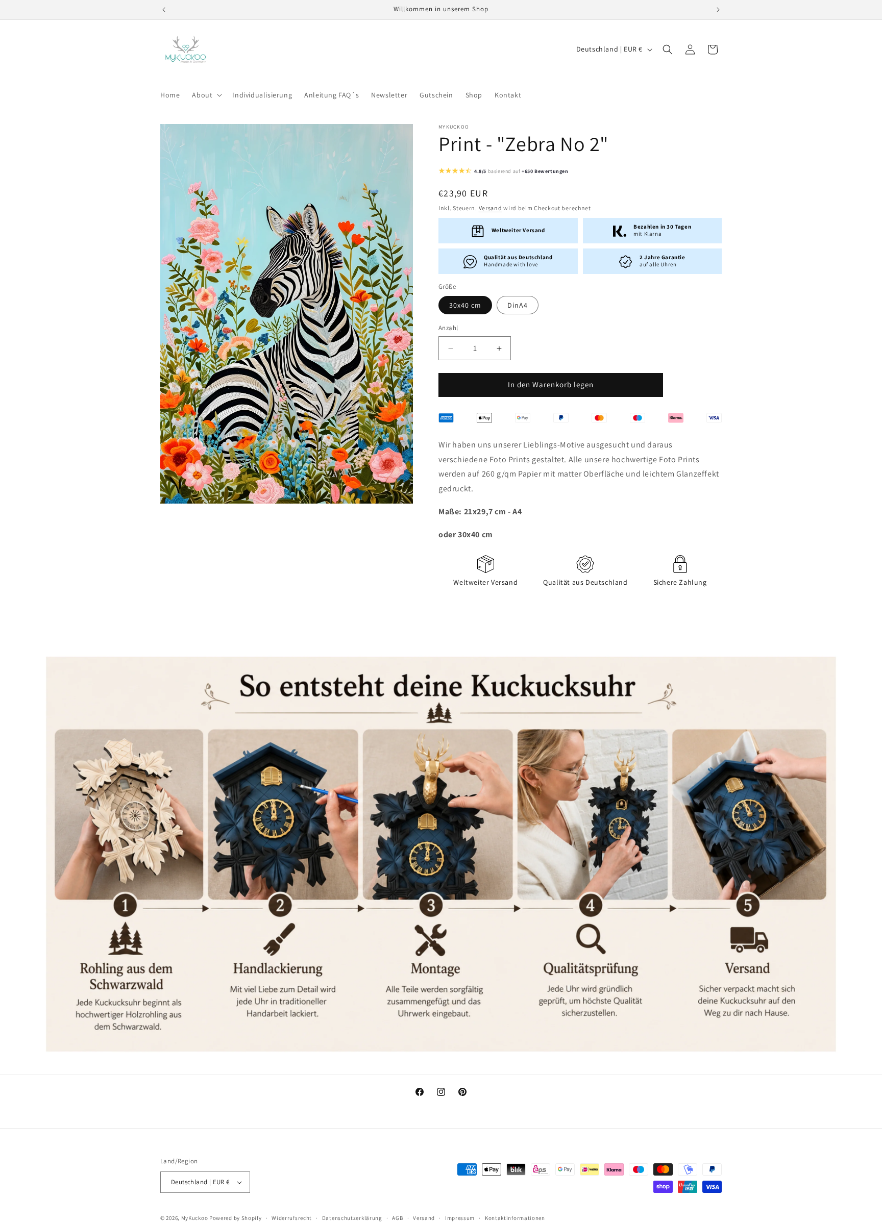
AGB (397, 1217)
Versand (490, 208)
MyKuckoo (195, 1217)
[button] (206, 95)
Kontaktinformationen (515, 1217)
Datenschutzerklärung (352, 1217)
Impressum (460, 1217)
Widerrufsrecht (292, 1217)
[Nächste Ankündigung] (718, 9)
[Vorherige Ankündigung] (164, 9)
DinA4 (517, 305)
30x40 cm (465, 305)
